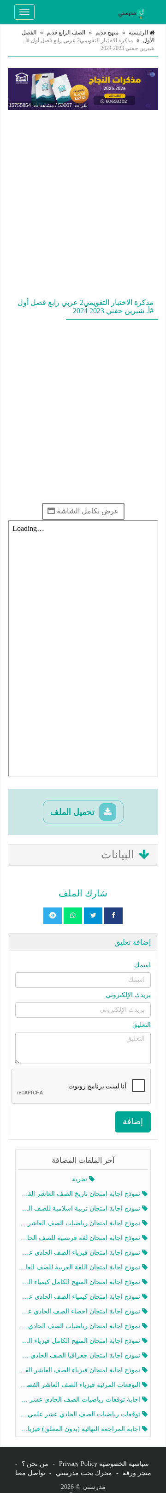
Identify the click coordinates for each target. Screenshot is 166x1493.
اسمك (142, 965)
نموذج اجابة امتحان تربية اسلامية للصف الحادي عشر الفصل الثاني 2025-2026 (80, 1208)
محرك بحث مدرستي (84, 1473)
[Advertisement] (83, 202)
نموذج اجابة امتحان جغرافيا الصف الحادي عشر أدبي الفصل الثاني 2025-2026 (80, 1355)
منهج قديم (107, 32)
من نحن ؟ (35, 1463)
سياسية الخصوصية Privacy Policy (104, 1463)
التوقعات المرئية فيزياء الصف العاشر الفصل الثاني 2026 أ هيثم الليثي (80, 1384)
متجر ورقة (137, 1473)
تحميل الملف (73, 812)
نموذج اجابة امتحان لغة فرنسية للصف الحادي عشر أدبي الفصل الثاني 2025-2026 (80, 1237)
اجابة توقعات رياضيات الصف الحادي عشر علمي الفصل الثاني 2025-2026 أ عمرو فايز (80, 1399)
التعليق (141, 1024)
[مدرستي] (133, 11)
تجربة (80, 1179)
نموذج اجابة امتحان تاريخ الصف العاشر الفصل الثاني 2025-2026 (80, 1193)
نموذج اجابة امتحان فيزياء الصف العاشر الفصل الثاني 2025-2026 (80, 1370)
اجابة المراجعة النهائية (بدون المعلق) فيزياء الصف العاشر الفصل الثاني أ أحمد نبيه (80, 1428)
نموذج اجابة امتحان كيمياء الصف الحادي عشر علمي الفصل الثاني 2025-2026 (80, 1296)
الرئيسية (139, 32)
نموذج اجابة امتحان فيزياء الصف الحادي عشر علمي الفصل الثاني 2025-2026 (80, 1252)
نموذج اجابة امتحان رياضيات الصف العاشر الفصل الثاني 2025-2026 (80, 1223)
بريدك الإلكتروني (128, 995)
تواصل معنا (30, 1473)
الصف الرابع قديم (66, 32)
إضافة (133, 1121)
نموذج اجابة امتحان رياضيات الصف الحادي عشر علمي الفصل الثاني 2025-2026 (80, 1326)
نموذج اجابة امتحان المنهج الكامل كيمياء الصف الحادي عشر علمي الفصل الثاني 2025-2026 (80, 1282)
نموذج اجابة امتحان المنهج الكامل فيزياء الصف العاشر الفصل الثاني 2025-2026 (80, 1340)
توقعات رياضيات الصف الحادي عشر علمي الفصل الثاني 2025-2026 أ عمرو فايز (80, 1414)
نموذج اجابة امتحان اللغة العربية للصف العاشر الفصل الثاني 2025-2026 (80, 1267)
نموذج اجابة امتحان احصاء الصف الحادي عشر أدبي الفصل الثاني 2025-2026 (80, 1311)
